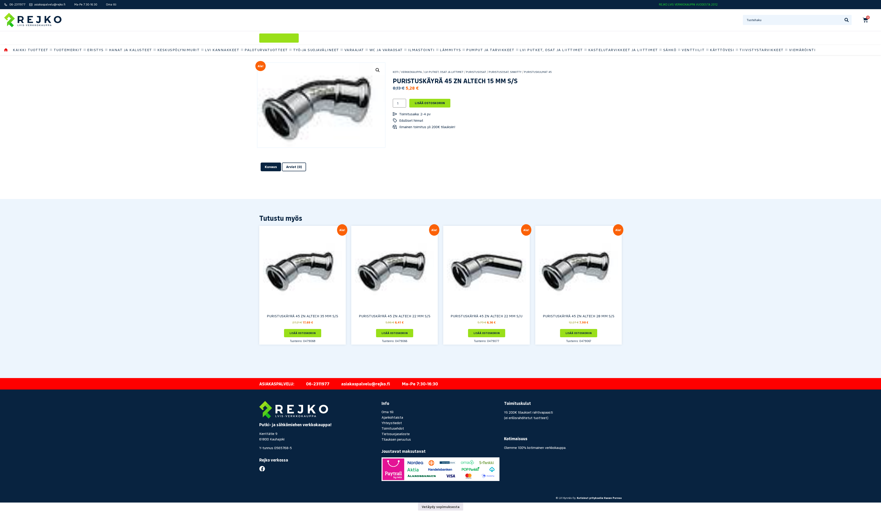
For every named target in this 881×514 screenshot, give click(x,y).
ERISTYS (95, 49)
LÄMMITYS (450, 49)
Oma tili (387, 411)
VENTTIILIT (693, 49)
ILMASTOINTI (421, 49)
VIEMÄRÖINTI (802, 49)
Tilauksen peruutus (396, 439)
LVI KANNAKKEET (222, 49)
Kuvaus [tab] (271, 166)
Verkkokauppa (411, 72)
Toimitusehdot (393, 428)
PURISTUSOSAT (476, 72)
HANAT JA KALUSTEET (130, 49)
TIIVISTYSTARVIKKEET (761, 49)
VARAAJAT (354, 49)
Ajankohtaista (392, 417)
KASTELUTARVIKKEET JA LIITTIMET (623, 49)
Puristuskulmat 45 (538, 72)
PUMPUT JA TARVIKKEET (490, 49)
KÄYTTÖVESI (722, 49)
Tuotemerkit (68, 49)
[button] (378, 70)
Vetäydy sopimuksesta (441, 506)
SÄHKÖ (670, 49)
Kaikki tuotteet (30, 49)
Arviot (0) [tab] (294, 166)
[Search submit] (847, 20)
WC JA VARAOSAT (386, 49)
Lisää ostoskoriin (430, 103)
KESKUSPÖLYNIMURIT (178, 49)
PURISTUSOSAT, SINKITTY (505, 72)
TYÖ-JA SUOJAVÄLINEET (316, 49)
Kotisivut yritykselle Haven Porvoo (599, 498)
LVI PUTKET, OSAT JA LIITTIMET (551, 49)
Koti (396, 72)
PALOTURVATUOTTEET (266, 49)
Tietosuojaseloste (396, 433)
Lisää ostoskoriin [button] (303, 333)
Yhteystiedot (392, 422)
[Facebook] (262, 469)
